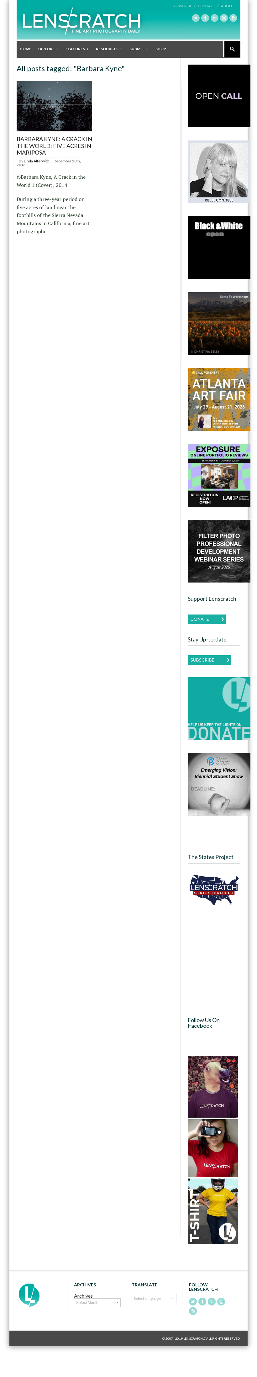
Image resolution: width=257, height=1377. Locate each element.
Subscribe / (184, 5)
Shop (160, 48)
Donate (200, 619)
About (227, 5)
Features (73, 49)
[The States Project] (214, 890)
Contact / (208, 5)
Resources (105, 49)
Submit (135, 49)
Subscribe (202, 659)
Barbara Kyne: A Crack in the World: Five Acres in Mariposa (54, 145)
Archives (83, 1296)
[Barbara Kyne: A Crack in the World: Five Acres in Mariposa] (54, 131)
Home (25, 48)
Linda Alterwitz (36, 161)
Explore (44, 49)
